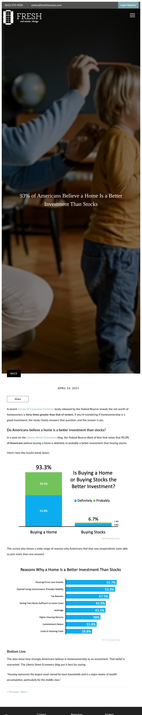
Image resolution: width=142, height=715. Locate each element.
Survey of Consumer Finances (36, 409)
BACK (13, 373)
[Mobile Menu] (132, 15)
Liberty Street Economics (42, 437)
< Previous (13, 691)
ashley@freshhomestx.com (46, 5)
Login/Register (128, 4)
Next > (24, 691)
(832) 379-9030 (14, 5)
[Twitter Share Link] (17, 408)
